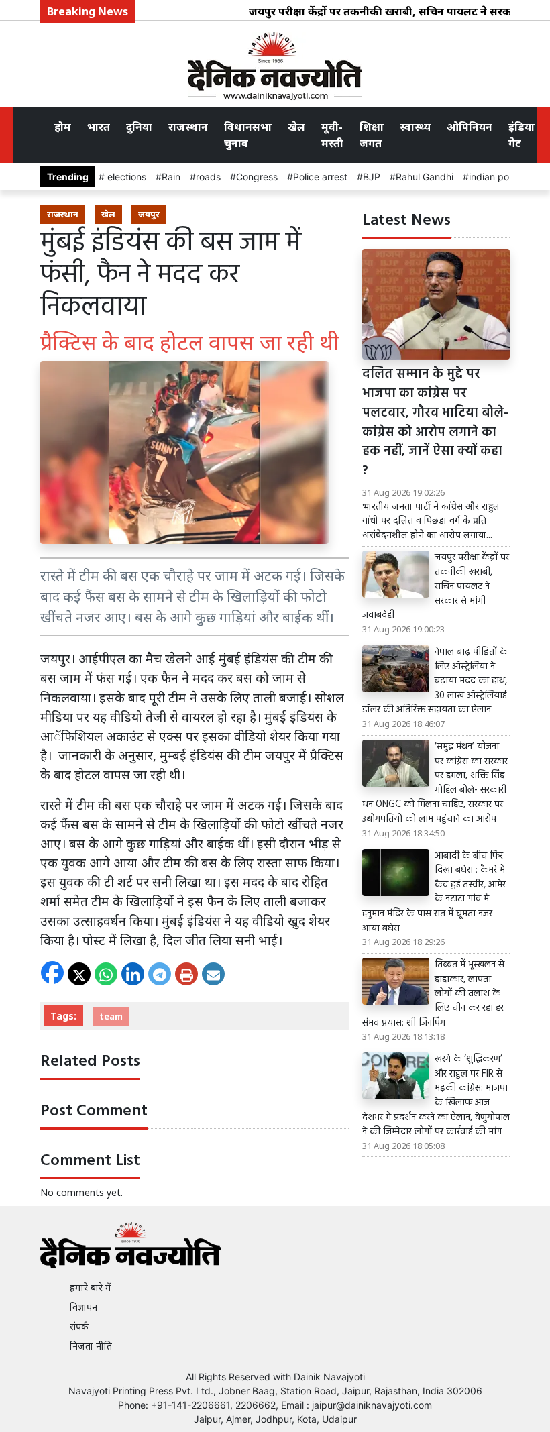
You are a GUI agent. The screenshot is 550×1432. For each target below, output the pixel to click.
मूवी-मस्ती (332, 134)
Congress (257, 176)
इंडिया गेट (521, 134)
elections (125, 176)
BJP (371, 176)
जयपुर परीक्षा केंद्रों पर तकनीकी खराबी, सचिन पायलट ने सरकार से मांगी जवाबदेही (435, 587)
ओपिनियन (469, 126)
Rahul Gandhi (424, 176)
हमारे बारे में (90, 1287)
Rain (171, 176)
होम (62, 126)
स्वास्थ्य (415, 126)
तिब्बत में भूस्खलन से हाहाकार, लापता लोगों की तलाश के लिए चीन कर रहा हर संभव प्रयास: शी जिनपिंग (433, 994)
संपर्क (79, 1326)
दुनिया (139, 126)
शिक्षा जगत (372, 134)
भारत (98, 126)
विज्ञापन (83, 1307)
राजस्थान (188, 126)
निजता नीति (91, 1346)
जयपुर (149, 214)
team (111, 1016)
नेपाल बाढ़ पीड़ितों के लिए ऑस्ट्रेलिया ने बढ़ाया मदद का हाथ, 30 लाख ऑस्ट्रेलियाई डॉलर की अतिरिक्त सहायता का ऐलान (435, 681)
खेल (296, 126)
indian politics (499, 176)
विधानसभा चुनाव (248, 134)
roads (208, 176)
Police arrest (320, 176)
